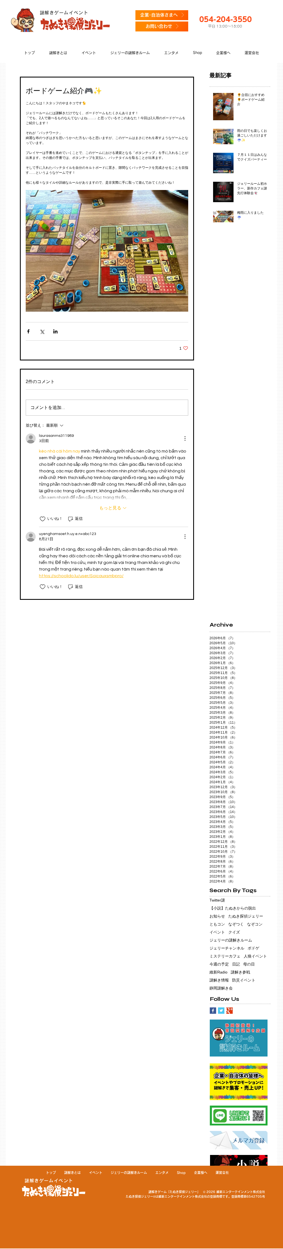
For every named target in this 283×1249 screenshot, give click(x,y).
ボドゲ (253, 948)
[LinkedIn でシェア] (55, 331)
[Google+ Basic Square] (229, 1010)
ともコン (217, 924)
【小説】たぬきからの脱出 (232, 908)
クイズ (234, 932)
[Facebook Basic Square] (213, 1010)
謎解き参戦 (240, 972)
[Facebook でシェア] (28, 331)
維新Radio (218, 972)
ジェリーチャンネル (226, 948)
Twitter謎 (217, 900)
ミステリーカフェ (224, 956)
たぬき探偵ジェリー (245, 916)
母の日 (249, 964)
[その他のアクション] (185, 438)
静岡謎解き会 (221, 988)
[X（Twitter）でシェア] (41, 331)
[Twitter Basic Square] (221, 1010)
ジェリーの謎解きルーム (230, 940)
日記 (236, 964)
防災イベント (243, 980)
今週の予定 (219, 964)
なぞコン (255, 924)
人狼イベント (255, 956)
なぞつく (236, 924)
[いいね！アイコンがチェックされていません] (42, 519)
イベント (217, 932)
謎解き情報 (219, 980)
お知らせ (217, 916)
